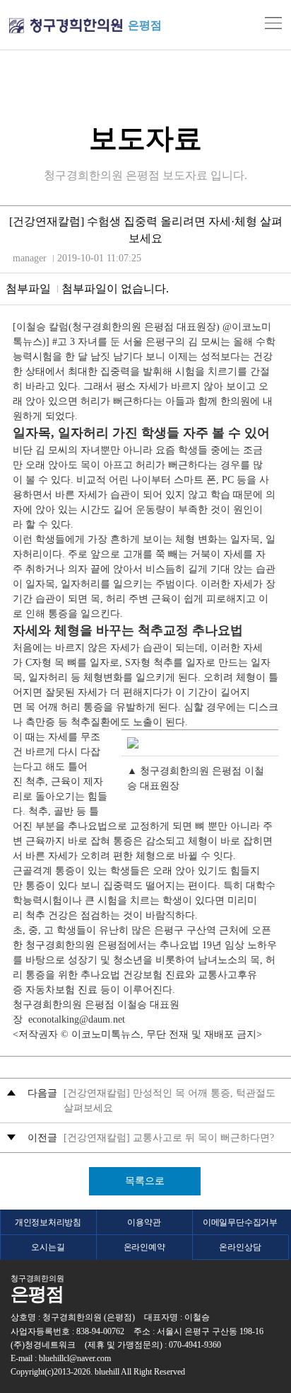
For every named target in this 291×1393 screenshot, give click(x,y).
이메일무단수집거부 (240, 1222)
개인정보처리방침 (48, 1222)
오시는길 (47, 1247)
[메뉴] (273, 23)
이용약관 (143, 1222)
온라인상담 (240, 1247)
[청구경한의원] (65, 26)
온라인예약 (144, 1247)
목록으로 (145, 1181)
